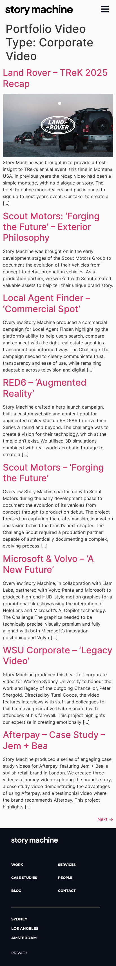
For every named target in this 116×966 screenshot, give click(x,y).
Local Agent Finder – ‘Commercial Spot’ (46, 303)
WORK (17, 864)
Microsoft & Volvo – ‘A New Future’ (48, 564)
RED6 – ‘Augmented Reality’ (44, 388)
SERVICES (67, 864)
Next (105, 819)
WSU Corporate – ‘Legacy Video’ (57, 655)
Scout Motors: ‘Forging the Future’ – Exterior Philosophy (51, 227)
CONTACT (67, 890)
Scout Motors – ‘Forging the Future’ (53, 473)
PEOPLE (65, 877)
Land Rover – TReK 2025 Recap (55, 78)
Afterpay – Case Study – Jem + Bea (54, 740)
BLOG (16, 890)
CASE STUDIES (24, 877)
